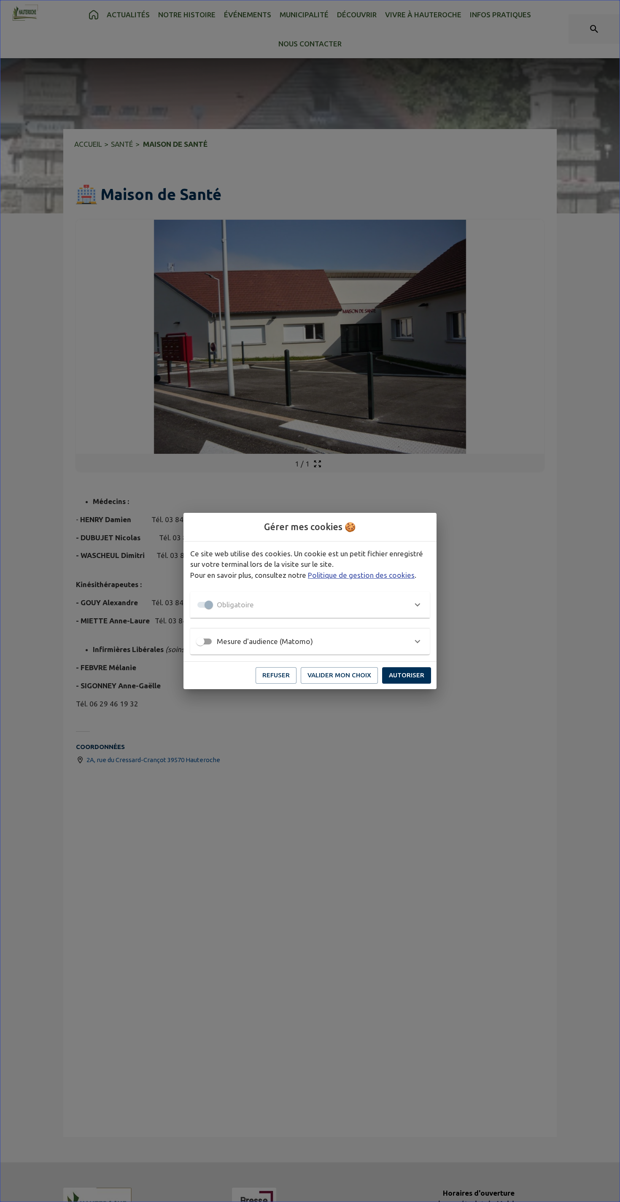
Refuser (276, 675)
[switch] (200, 641)
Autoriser (406, 675)
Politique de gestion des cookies (361, 575)
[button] (310, 605)
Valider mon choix (339, 675)
